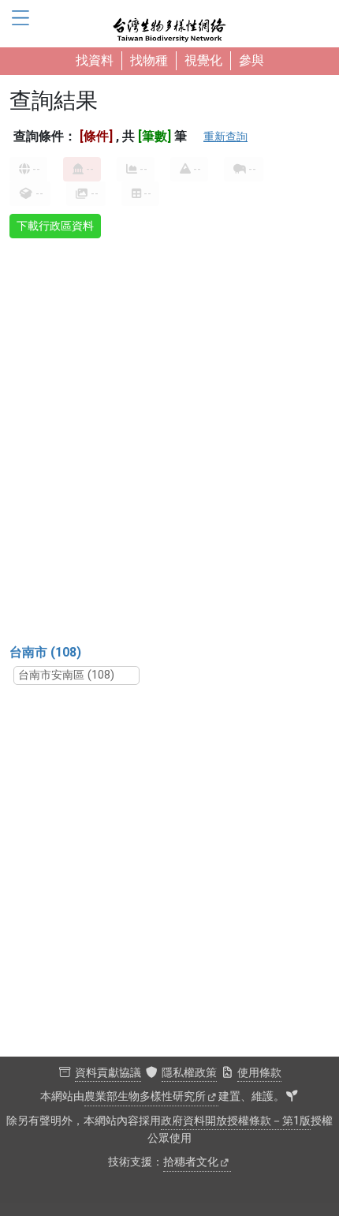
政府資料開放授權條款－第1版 (236, 1121)
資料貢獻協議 (108, 1072)
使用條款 (259, 1072)
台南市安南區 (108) (66, 675)
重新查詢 (225, 136)
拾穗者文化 (190, 1162)
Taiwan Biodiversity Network (169, 23)
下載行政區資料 (55, 225)
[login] (292, 1097)
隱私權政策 (189, 1072)
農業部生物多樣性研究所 (145, 1096)
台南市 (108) (45, 652)
